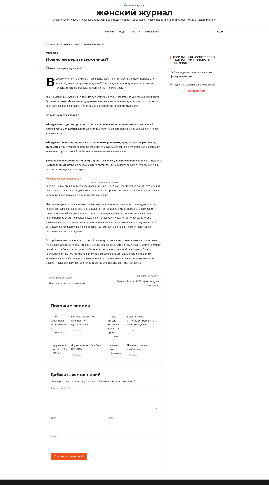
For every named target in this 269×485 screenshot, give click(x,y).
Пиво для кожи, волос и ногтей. (67, 283)
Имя (53, 418)
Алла (78, 330)
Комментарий (60, 388)
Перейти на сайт (195, 91)
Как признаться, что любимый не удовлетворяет (82, 320)
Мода (122, 32)
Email (110, 418)
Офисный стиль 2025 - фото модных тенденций (137, 283)
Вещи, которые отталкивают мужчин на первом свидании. (140, 320)
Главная (109, 32)
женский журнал (134, 12)
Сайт (54, 436)
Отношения (152, 32)
